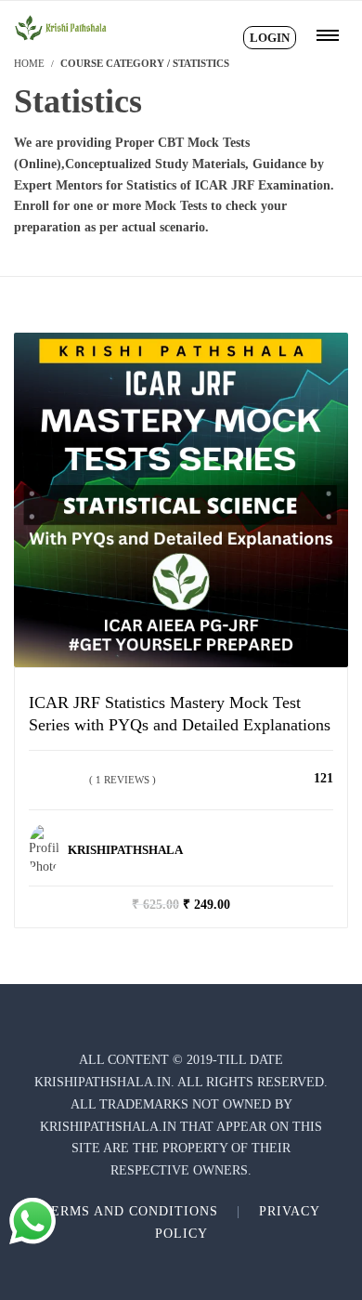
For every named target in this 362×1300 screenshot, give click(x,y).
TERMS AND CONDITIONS (130, 1211)
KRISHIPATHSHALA (125, 850)
